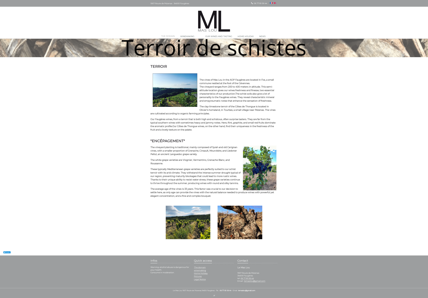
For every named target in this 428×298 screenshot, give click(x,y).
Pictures (198, 276)
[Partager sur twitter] (7, 252)
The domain (200, 267)
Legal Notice (200, 279)
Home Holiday (201, 273)
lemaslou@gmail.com (254, 281)
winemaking (200, 270)
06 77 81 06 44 (260, 3)
